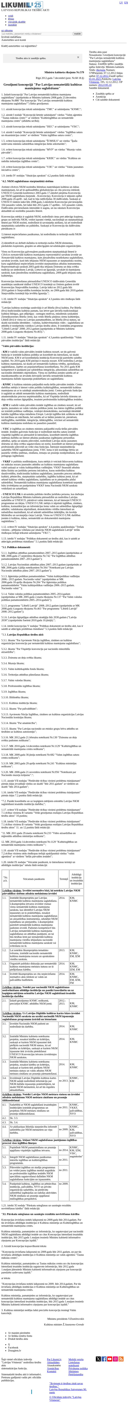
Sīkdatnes (73, 1371)
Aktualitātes (53, 1362)
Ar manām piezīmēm (19, 1332)
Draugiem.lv (14, 1350)
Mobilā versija (76, 1359)
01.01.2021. (95, 79)
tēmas (11, 18)
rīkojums (100, 70)
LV (121, 2)
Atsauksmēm (54, 1365)
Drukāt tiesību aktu (18, 1338)
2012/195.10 (105, 85)
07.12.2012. (102, 76)
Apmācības (53, 1368)
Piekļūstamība (75, 1374)
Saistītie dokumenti (99, 88)
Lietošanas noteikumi (74, 1364)
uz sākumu (7, 30)
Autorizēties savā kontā (13, 40)
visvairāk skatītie (17, 21)
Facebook (13, 1347)
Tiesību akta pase (98, 52)
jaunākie (12, 24)
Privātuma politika (78, 1368)
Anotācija (101, 96)
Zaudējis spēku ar (105, 93)
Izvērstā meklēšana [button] (11, 37)
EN (126, 2)
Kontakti (51, 1371)
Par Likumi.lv (54, 1359)
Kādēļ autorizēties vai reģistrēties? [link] (19, 46)
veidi (10, 15)
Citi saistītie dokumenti (108, 99)
